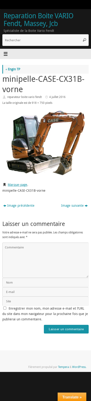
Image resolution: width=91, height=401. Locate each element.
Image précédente (21, 205)
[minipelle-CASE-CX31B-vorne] (45, 143)
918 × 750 (38, 103)
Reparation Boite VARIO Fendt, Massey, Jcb (38, 19)
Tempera (63, 367)
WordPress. (79, 367)
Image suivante (72, 205)
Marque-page (17, 185)
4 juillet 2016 (57, 97)
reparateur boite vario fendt (24, 97)
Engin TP (12, 69)
